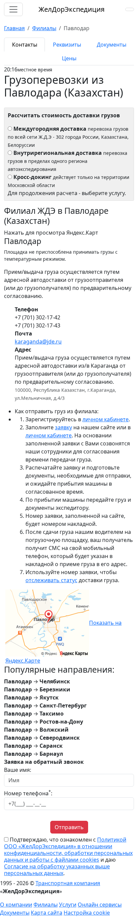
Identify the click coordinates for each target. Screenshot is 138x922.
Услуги (67, 904)
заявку (63, 427)
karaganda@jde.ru (38, 341)
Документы (14, 912)
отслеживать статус (51, 580)
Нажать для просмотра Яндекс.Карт (51, 232)
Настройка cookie (87, 912)
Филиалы (45, 904)
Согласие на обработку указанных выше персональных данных (57, 870)
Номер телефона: (28, 793)
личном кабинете (105, 419)
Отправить (69, 827)
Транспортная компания (68, 883)
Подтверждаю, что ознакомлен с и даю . (68, 856)
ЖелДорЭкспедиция (72, 9)
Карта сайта (46, 912)
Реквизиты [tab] (67, 44)
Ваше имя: (17, 770)
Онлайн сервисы (100, 904)
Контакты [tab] (24, 44)
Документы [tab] (111, 44)
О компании (16, 904)
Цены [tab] (69, 58)
